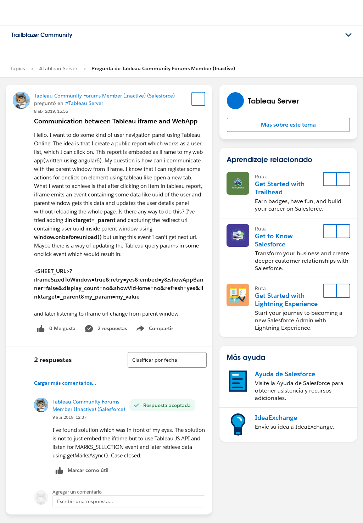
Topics (17, 68)
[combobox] (167, 360)
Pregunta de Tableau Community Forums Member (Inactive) (163, 68)
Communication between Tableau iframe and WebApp (115, 121)
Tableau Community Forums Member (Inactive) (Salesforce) (104, 96)
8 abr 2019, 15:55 (51, 111)
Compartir (159, 329)
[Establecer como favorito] (198, 99)
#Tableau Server (58, 68)
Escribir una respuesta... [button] (85, 501)
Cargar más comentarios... (65, 383)
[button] (288, 125)
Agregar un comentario (77, 492)
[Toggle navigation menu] (348, 35)
